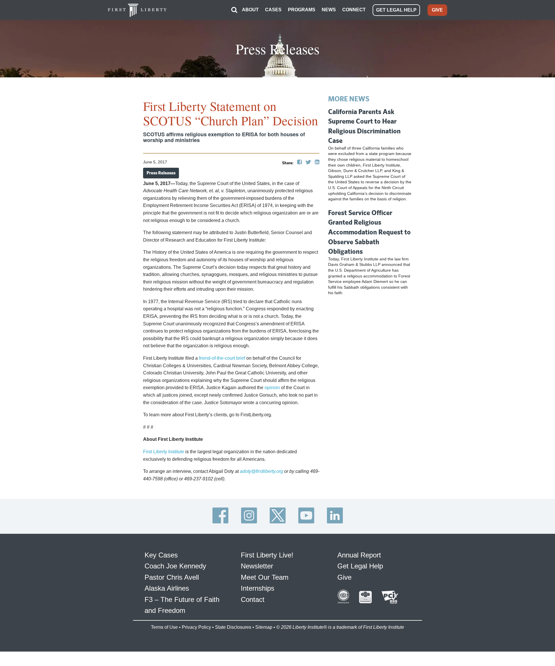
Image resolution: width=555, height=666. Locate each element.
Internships (257, 588)
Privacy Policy (196, 627)
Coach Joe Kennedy (175, 566)
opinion (272, 387)
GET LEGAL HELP (396, 10)
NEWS (329, 9)
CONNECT (354, 9)
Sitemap (263, 627)
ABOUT (250, 9)
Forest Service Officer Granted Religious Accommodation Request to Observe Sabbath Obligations (369, 231)
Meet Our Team (264, 577)
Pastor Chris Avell (172, 577)
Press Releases (161, 173)
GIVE (437, 10)
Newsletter (257, 566)
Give (344, 577)
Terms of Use (164, 627)
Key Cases (161, 555)
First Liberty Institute (163, 451)
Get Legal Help (360, 566)
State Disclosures (233, 627)
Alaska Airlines (167, 588)
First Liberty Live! (267, 555)
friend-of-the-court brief (222, 358)
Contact (252, 599)
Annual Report (359, 555)
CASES (273, 9)
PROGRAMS (301, 9)
